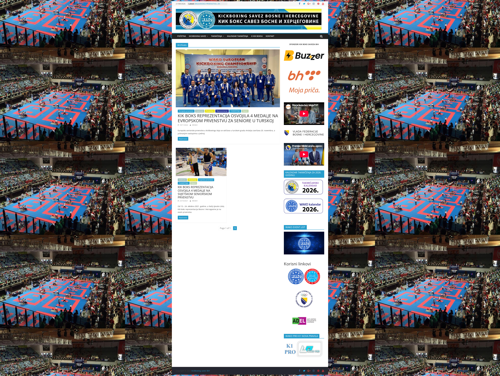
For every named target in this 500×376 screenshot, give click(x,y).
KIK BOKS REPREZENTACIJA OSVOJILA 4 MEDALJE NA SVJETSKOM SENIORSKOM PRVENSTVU (195, 192)
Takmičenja (216, 36)
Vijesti (245, 111)
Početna (181, 36)
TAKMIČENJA (235, 111)
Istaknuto (199, 111)
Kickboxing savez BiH (201, 370)
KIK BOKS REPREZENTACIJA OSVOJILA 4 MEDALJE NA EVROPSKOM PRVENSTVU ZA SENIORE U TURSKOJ (228, 118)
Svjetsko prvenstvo (206, 180)
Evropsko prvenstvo (186, 111)
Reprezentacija (222, 111)
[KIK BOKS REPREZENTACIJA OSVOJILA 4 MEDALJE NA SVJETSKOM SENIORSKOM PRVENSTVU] (201, 149)
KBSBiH (195, 125)
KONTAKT (270, 36)
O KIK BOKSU (257, 36)
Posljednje (210, 111)
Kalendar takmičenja (237, 36)
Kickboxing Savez (197, 36)
